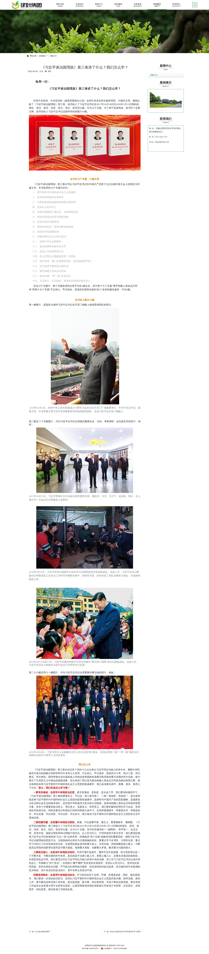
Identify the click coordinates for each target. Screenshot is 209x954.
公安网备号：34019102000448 (115, 948)
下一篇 (122, 931)
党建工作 (53, 56)
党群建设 (42, 56)
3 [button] (169, 110)
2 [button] (165, 110)
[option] (166, 100)
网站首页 (33, 56)
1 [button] (162, 110)
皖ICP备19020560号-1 (90, 948)
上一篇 (40, 931)
